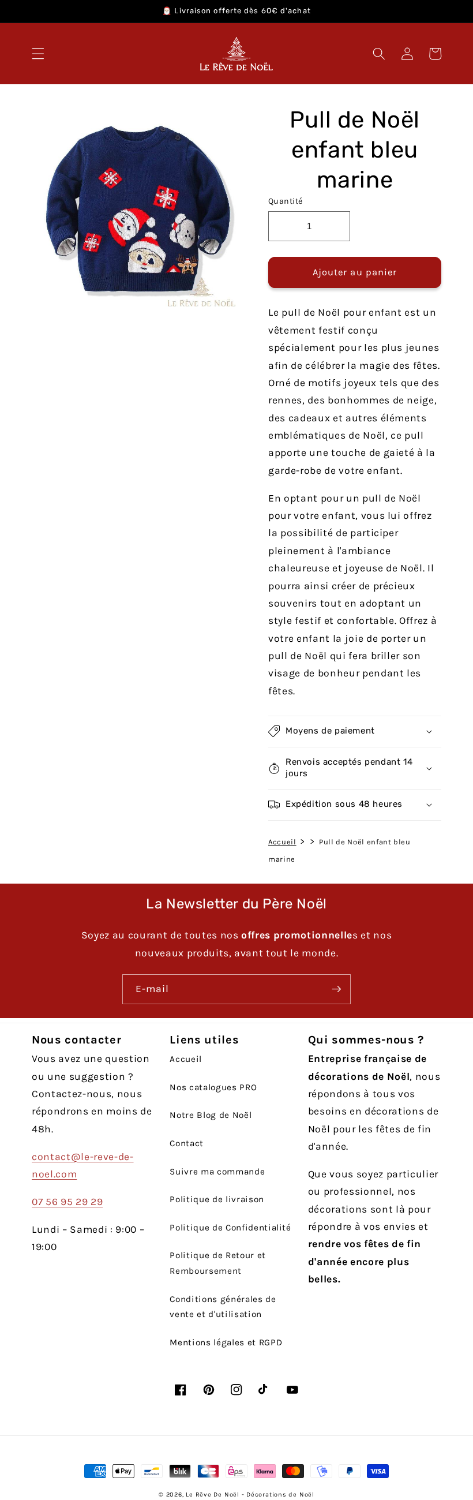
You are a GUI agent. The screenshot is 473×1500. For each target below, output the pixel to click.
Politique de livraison (217, 1199)
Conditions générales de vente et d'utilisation (223, 1307)
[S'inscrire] (336, 989)
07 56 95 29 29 (67, 1201)
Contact (187, 1143)
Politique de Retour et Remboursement (218, 1263)
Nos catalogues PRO (213, 1087)
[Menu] (38, 54)
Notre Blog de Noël (210, 1115)
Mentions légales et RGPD (226, 1342)
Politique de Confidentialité (230, 1227)
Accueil (282, 841)
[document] (134, 210)
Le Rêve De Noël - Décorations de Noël (250, 1494)
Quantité (285, 201)
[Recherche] (379, 54)
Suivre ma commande (217, 1171)
